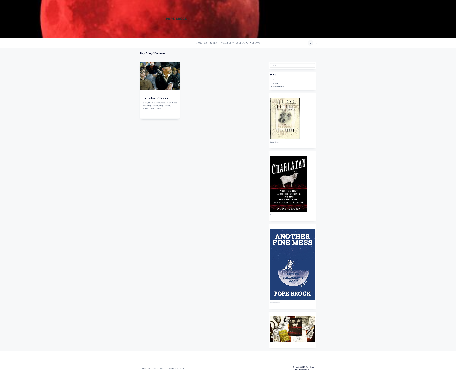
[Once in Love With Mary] (160, 76)
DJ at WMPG (242, 43)
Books (213, 43)
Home (199, 43)
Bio (206, 43)
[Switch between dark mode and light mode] (310, 43)
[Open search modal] (315, 43)
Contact (255, 43)
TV (144, 94)
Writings (226, 43)
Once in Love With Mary (155, 98)
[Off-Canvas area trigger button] (141, 43)
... (161, 108)
